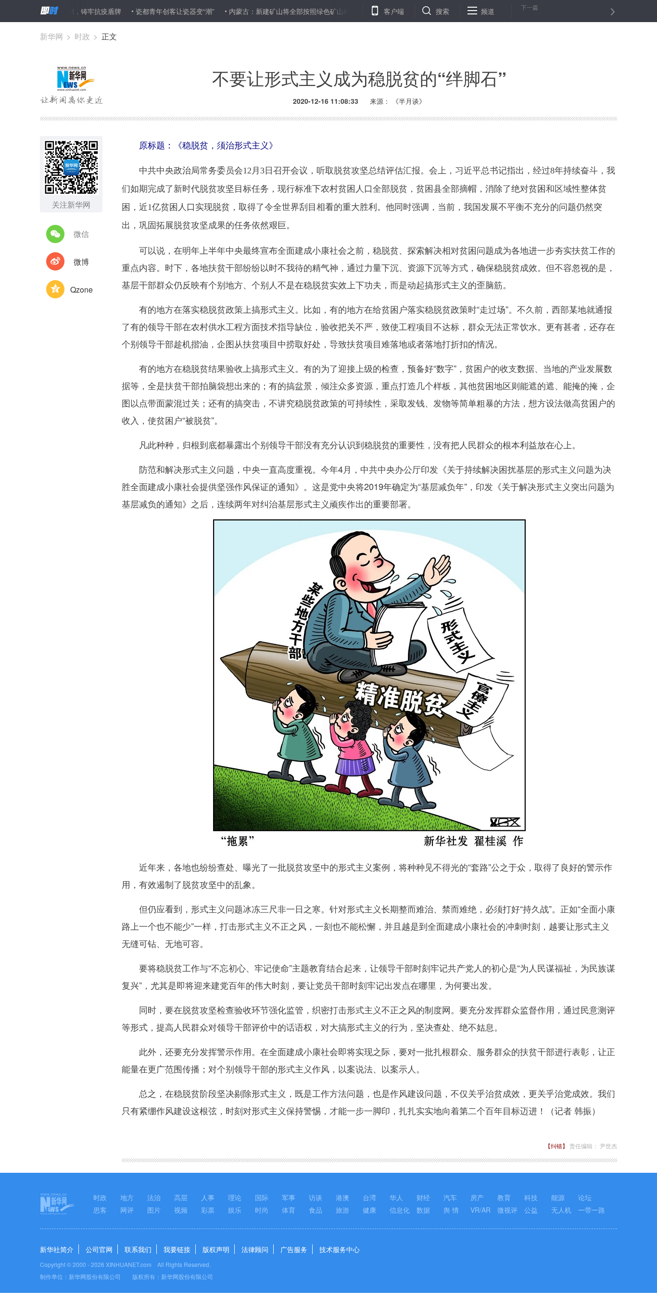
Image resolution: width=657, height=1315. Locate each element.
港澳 (342, 1197)
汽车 (450, 1197)
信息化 (400, 1209)
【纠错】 (556, 1146)
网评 (127, 1209)
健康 (369, 1209)
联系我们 (138, 1249)
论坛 (585, 1197)
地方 (127, 1197)
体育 (288, 1209)
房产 (477, 1197)
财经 (423, 1197)
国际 (261, 1197)
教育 (504, 1197)
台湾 (369, 1197)
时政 (82, 36)
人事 (208, 1197)
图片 (154, 1209)
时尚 (261, 1209)
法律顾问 (254, 1249)
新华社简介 (57, 1249)
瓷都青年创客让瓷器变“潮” (148, 11)
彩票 (208, 1209)
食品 (315, 1209)
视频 (181, 1209)
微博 (81, 261)
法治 (154, 1197)
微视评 (507, 1209)
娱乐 (234, 1209)
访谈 (315, 1197)
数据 (423, 1209)
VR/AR (480, 1209)
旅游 (342, 1209)
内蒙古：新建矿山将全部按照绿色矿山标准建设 (272, 11)
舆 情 (451, 1209)
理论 (234, 1197)
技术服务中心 (339, 1249)
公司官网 (99, 1249)
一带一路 (591, 1209)
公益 (531, 1209)
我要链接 (177, 1249)
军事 (288, 1197)
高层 (181, 1197)
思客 (100, 1209)
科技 (531, 1197)
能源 (558, 1197)
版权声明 (215, 1249)
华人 (396, 1197)
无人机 (561, 1209)
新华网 (51, 36)
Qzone (81, 289)
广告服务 (293, 1249)
